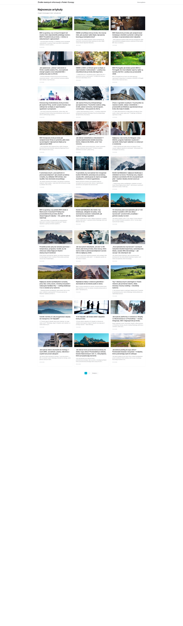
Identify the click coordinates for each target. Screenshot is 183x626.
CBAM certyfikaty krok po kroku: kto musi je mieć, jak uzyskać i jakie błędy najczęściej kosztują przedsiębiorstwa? (91, 35)
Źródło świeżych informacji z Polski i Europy (56, 2)
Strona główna (141, 2)
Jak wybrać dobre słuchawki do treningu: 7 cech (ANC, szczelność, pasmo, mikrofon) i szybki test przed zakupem (54, 352)
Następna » (94, 373)
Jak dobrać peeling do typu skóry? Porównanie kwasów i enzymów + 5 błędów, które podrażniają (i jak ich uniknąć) (127, 352)
